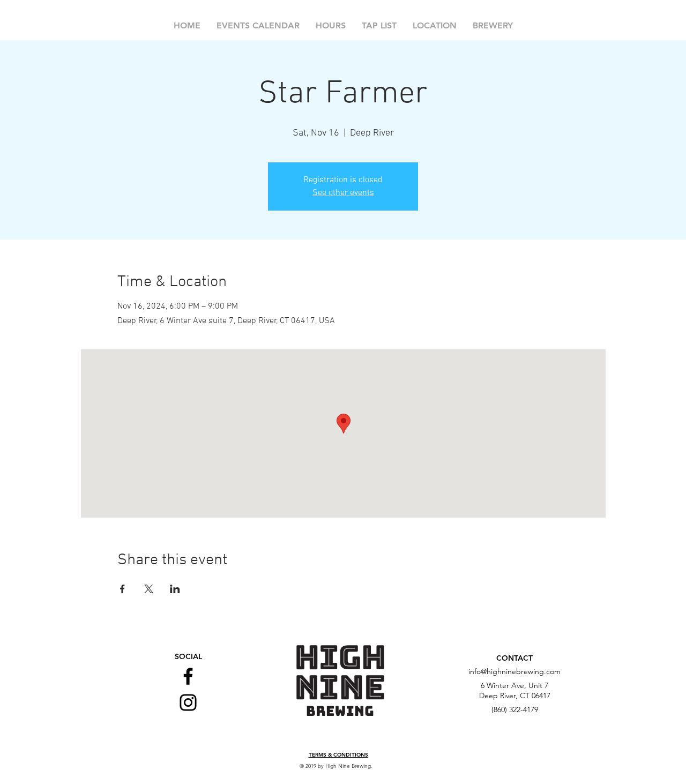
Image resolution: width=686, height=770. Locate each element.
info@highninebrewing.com (514, 671)
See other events (343, 193)
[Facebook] (188, 676)
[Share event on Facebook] (122, 589)
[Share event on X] (149, 589)
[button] (338, 755)
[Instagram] (188, 702)
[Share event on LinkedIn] (175, 589)
